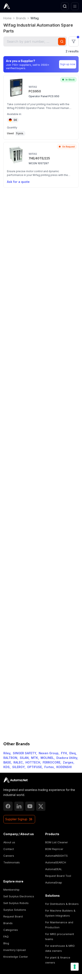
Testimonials (11, 862)
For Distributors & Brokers (62, 904)
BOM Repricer (54, 849)
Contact (8, 849)
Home (7, 18)
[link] (15, 780)
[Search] (65, 6)
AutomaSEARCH (55, 862)
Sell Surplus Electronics (18, 896)
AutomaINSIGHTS (56, 855)
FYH (64, 753)
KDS (6, 767)
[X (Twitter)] (40, 806)
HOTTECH (32, 762)
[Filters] (74, 41)
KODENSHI (64, 767)
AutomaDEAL (53, 869)
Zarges (68, 762)
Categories (10, 929)
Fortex (49, 767)
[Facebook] (8, 806)
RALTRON (10, 758)
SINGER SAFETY (24, 753)
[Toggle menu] (75, 6)
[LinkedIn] (19, 806)
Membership (11, 889)
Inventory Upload (14, 950)
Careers (8, 855)
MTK (34, 758)
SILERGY (18, 767)
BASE (7, 762)
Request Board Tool (58, 875)
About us (9, 842)
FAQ (6, 936)
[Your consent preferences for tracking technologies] (75, 967)
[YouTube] (29, 806)
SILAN (24, 758)
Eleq (72, 753)
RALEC (18, 762)
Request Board (13, 916)
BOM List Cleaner (56, 842)
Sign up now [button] (67, 64)
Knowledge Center (15, 956)
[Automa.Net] (16, 6)
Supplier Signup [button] (16, 819)
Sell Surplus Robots (16, 903)
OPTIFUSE (34, 767)
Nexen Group (48, 753)
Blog (6, 943)
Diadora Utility (66, 758)
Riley (6, 753)
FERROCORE (51, 762)
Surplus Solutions (14, 909)
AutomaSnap (53, 882)
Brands (21, 18)
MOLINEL (47, 758)
